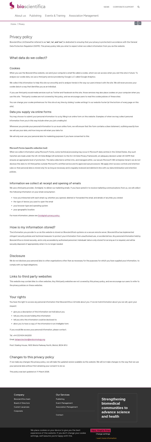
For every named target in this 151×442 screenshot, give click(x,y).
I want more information (106, 438)
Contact (59, 415)
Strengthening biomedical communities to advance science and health (116, 407)
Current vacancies (21, 407)
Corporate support (123, 7)
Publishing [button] (35, 15)
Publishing (60, 399)
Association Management (67, 407)
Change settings (103, 434)
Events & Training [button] (55, 15)
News (106, 7)
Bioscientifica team (22, 399)
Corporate (18, 411)
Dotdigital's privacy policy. (49, 215)
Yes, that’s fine (100, 430)
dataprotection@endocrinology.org (30, 339)
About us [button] (20, 15)
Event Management (64, 403)
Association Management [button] (84, 15)
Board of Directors (22, 403)
